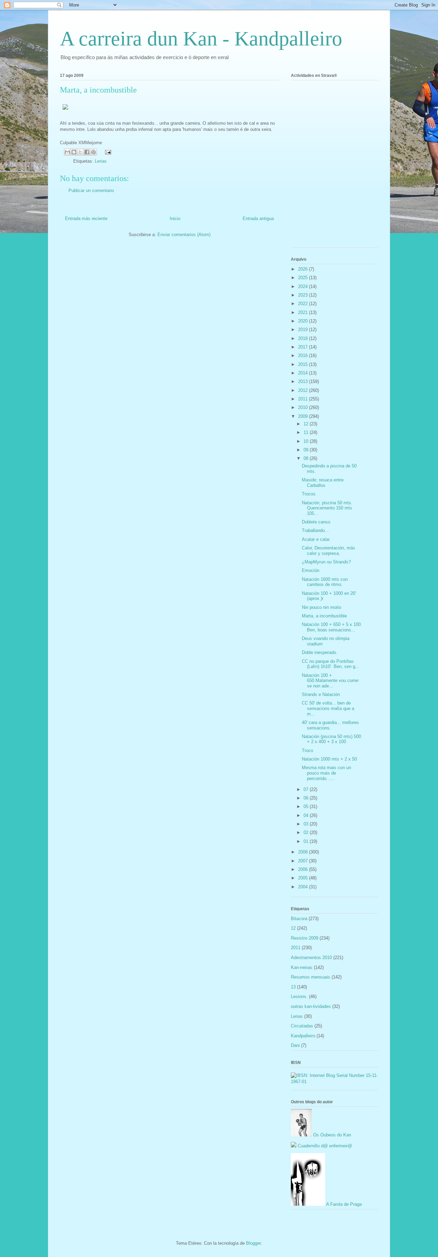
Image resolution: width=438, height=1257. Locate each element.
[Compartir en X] (80, 152)
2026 (303, 269)
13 (293, 986)
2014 (303, 372)
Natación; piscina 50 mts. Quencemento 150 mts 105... (327, 508)
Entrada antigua (258, 218)
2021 (303, 312)
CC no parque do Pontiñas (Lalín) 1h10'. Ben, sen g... (330, 664)
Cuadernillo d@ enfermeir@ (324, 1145)
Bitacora (299, 918)
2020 (303, 321)
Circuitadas (302, 1025)
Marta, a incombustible (324, 615)
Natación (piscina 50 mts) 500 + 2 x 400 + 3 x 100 (331, 739)
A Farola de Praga (343, 1204)
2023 (303, 295)
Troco (307, 750)
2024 (303, 286)
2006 (303, 869)
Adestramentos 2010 (311, 957)
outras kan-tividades (311, 1006)
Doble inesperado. (319, 652)
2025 (303, 277)
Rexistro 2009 (304, 938)
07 (307, 789)
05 (307, 806)
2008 (303, 852)
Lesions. (299, 996)
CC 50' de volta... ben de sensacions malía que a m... (328, 708)
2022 (303, 303)
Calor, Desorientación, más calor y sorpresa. (328, 550)
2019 (303, 329)
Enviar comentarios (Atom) (183, 234)
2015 (303, 364)
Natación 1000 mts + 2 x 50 (329, 759)
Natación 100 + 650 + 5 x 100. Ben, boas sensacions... (332, 627)
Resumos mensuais (310, 977)
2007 (303, 860)
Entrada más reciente (86, 218)
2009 (303, 416)
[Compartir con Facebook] (86, 152)
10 (307, 441)
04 (307, 815)
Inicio (175, 218)
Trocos (308, 493)
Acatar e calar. (316, 539)
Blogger (253, 1243)
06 (307, 798)
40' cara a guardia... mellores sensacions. (330, 725)
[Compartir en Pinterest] (93, 152)
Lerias (101, 161)
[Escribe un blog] (73, 152)
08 (307, 458)
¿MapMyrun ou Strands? (326, 561)
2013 (303, 381)
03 (307, 823)
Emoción (310, 570)
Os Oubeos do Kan (331, 1134)
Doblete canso (316, 521)
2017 (303, 347)
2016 (303, 355)
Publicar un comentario (91, 190)
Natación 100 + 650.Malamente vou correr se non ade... (330, 680)
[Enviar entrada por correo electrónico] (107, 151)
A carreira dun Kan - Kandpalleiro (201, 38)
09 (307, 449)
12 (307, 423)
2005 (303, 877)
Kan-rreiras (301, 967)
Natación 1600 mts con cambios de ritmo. (325, 582)
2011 (303, 398)
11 (307, 432)
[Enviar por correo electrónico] (67, 152)
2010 (303, 407)
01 (307, 841)
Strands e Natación (321, 694)
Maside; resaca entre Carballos (323, 482)
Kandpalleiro (303, 1035)
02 (307, 832)
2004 (303, 886)
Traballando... (315, 530)
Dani (295, 1045)
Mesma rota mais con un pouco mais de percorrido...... (326, 773)
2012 (303, 390)
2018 (303, 338)
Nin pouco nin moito (321, 607)
